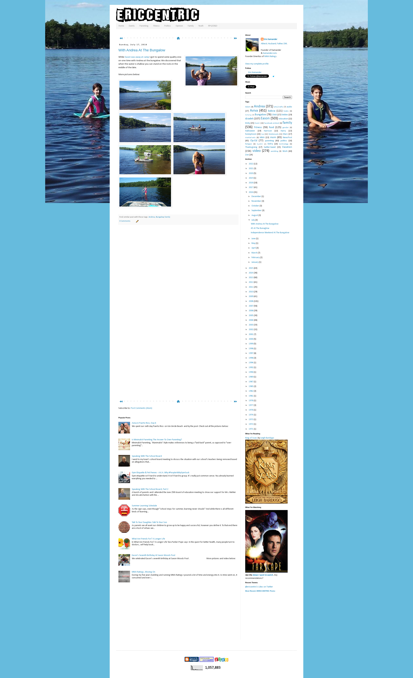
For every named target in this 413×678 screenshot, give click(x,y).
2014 (251, 273)
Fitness (156, 26)
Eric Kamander (270, 39)
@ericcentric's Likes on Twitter (259, 587)
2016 (251, 192)
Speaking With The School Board (147, 456)
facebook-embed (271, 123)
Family (191, 26)
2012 (251, 282)
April (254, 248)
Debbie (284, 115)
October (256, 206)
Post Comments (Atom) (141, 408)
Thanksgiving (251, 147)
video (256, 151)
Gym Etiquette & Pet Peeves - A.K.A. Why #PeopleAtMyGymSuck (160, 472)
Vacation (287, 147)
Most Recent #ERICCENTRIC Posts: (260, 591)
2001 (251, 334)
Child (274, 115)
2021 (251, 168)
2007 (251, 306)
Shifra (270, 144)
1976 (251, 410)
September (257, 210)
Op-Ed (253, 140)
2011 (251, 287)
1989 (251, 377)
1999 (251, 344)
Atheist (264, 43)
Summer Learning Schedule (144, 506)
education (283, 119)
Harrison (268, 131)
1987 (251, 382)
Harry (283, 131)
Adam (247, 107)
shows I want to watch (262, 575)
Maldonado (273, 134)
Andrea (152, 217)
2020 (251, 173)
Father (280, 43)
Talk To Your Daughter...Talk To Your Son (149, 522)
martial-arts (250, 138)
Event (257, 123)
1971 (251, 429)
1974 (251, 415)
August (255, 215)
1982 (251, 391)
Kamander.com (270, 53)
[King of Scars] (266, 503)
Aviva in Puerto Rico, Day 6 (144, 423)
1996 (251, 358)
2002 (251, 329)
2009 (251, 296)
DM (285, 43)
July (253, 220)
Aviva (254, 111)
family (167, 217)
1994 (251, 362)
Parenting (144, 26)
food (271, 127)
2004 (251, 320)
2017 (251, 187)
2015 (251, 268)
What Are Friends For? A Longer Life (148, 539)
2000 (251, 339)
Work (284, 151)
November (257, 201)
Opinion (179, 26)
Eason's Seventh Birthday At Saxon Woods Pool (153, 555)
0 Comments (124, 221)
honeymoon (250, 134)
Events (132, 26)
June (254, 238)
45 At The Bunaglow (260, 228)
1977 (251, 405)
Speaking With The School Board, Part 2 (150, 489)
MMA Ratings (270, 56)
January (255, 262)
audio (289, 107)
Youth (200, 26)
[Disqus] (178, 272)
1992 (251, 367)
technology (283, 144)
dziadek (249, 118)
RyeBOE (260, 144)
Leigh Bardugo (267, 438)
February (256, 257)
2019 (251, 178)
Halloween (250, 131)
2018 (251, 183)
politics (284, 141)
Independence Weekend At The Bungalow (270, 232)
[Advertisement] (179, 32)
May (254, 243)
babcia (271, 111)
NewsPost (287, 137)
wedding (274, 151)
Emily (247, 123)
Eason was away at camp (137, 57)
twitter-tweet (270, 147)
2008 (251, 301)
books (286, 111)
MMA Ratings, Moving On (143, 572)
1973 (251, 419)
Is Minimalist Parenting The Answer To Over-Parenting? (157, 439)
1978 (251, 400)
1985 (251, 386)
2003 (251, 325)
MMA (262, 137)
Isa (262, 134)
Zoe (247, 155)
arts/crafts (278, 107)
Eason (265, 118)
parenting (269, 141)
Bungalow (160, 217)
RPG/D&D (212, 26)
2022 (251, 164)
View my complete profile (257, 64)
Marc (285, 134)
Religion (248, 144)
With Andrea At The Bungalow (141, 50)
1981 (251, 396)
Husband (272, 43)
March (255, 253)
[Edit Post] (137, 221)
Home (121, 26)
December (257, 196)
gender (285, 128)
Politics (167, 26)
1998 (251, 348)
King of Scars (251, 438)
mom (273, 137)
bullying (248, 115)
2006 (251, 310)
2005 (251, 315)
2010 (251, 292)
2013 (251, 277)
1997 (251, 353)
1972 (251, 424)
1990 (251, 372)
